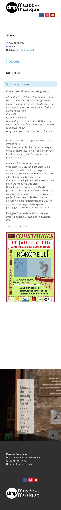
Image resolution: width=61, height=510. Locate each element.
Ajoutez (14, 61)
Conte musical (27, 50)
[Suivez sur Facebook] (41, 15)
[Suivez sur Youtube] (52, 15)
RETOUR (10, 35)
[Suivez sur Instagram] (47, 15)
